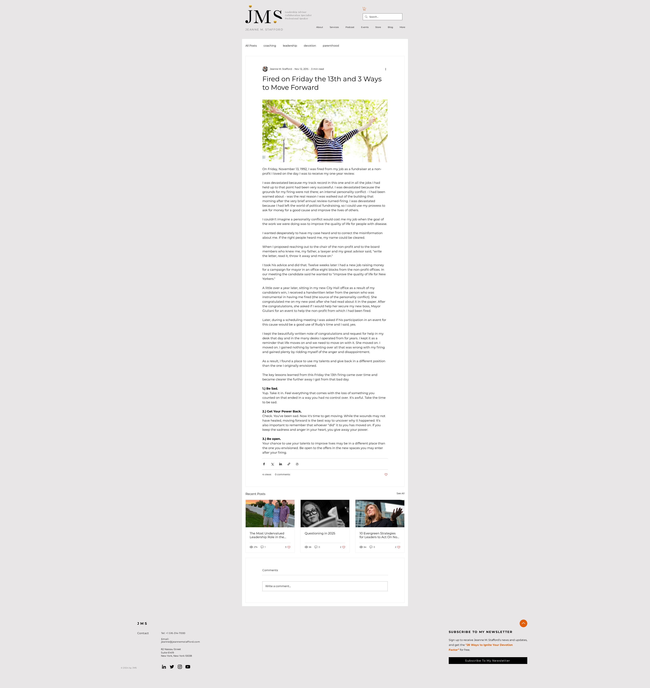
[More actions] (386, 69)
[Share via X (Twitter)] (272, 464)
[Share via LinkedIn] (280, 464)
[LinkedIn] (164, 667)
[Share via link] (288, 464)
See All (401, 493)
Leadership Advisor (296, 12)
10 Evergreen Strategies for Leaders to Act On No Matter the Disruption (378, 535)
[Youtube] (188, 667)
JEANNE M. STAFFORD (264, 29)
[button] (364, 9)
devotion (310, 45)
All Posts (251, 45)
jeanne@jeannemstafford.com (180, 641)
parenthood (331, 45)
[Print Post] (297, 464)
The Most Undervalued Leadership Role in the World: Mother (267, 535)
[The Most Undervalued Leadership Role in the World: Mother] (270, 513)
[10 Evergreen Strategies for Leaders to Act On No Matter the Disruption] (379, 513)
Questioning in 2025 (320, 533)
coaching (270, 45)
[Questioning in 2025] (325, 513)
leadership (290, 45)
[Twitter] (172, 667)
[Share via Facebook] (264, 464)
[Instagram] (180, 667)
